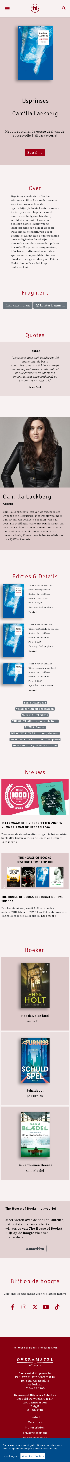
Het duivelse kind (35, 1016)
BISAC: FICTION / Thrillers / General (35, 733)
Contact (35, 1417)
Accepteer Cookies (33, 1456)
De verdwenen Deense (35, 1165)
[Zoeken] (63, 8)
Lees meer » (9, 841)
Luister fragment (52, 305)
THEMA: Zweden (35, 727)
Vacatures (35, 1422)
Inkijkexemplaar (18, 305)
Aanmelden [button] (35, 1248)
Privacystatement (35, 1433)
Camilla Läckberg (27, 496)
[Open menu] (7, 9)
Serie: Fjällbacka (35, 702)
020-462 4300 (35, 1388)
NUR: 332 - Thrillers (35, 715)
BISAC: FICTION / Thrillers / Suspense (35, 739)
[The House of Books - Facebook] (13, 1307)
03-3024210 (35, 1410)
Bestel (33, 612)
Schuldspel (35, 1090)
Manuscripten (35, 1427)
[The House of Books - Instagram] (24, 1307)
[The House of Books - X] (35, 1307)
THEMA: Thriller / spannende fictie (35, 721)
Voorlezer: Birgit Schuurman (35, 708)
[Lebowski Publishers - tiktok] (57, 1307)
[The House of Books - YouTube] (46, 1307)
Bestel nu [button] (35, 152)
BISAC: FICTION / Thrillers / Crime (35, 745)
